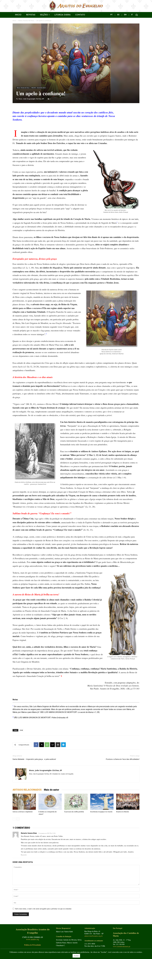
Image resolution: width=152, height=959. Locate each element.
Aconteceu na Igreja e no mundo (101, 812)
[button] (136, 15)
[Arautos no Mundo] (127, 802)
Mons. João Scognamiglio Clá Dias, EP (31, 99)
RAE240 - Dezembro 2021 (38, 88)
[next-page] (17, 818)
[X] (41, 744)
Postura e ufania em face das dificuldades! (122, 759)
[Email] (52, 744)
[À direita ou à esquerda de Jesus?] (50, 802)
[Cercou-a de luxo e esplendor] (24, 802)
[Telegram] (63, 744)
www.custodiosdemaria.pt (121, 946)
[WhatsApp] (47, 744)
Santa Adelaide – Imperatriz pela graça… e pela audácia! (34, 759)
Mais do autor (51, 789)
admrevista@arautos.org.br (93, 936)
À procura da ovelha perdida (74, 812)
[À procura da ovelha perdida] (76, 802)
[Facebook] (36, 744)
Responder (24, 855)
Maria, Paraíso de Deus (26, 21)
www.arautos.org (32, 939)
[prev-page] (14, 818)
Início (14, 21)
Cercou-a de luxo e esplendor (23, 812)
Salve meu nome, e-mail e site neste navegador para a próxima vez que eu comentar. (43, 909)
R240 (21, 730)
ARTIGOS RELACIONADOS (27, 789)
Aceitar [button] (76, 956)
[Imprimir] (58, 744)
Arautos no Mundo (122, 812)
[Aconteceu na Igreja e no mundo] (102, 802)
